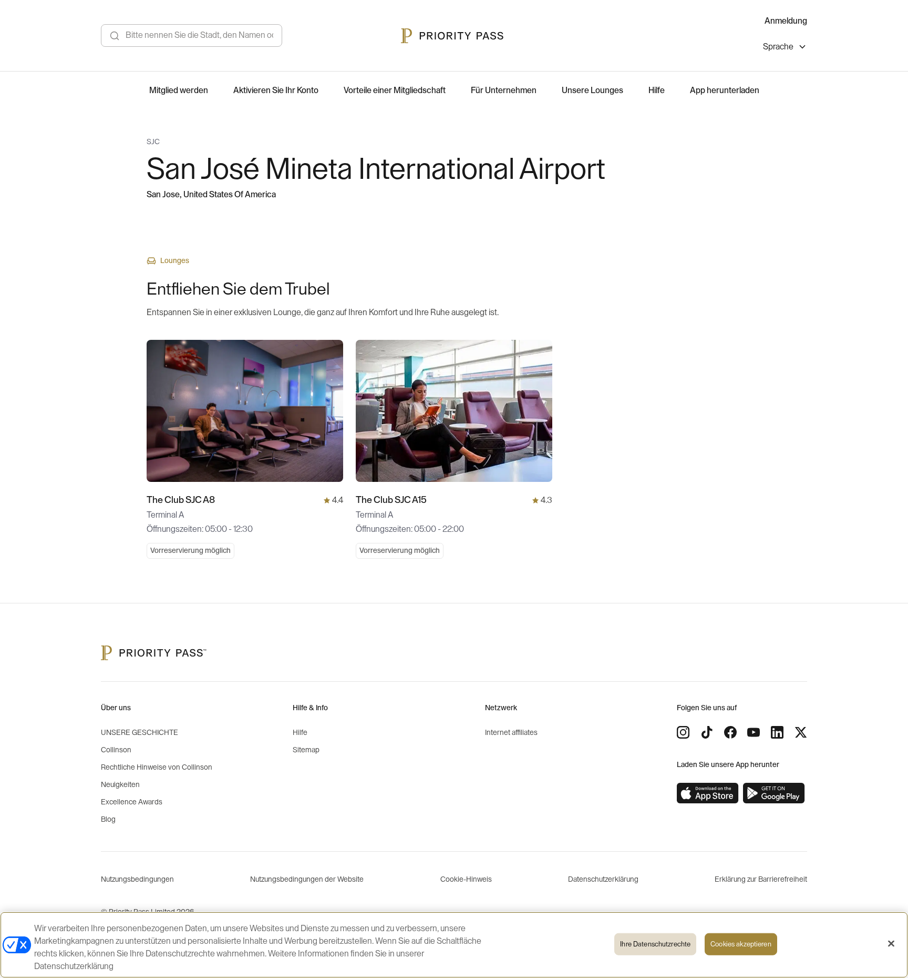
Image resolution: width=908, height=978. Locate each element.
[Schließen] (891, 943)
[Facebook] (730, 732)
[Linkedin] (777, 732)
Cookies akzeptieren (740, 944)
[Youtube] (753, 732)
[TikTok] (706, 732)
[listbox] (785, 48)
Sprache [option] (778, 47)
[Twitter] (800, 732)
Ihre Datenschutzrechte (655, 944)
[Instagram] (683, 732)
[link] (708, 793)
